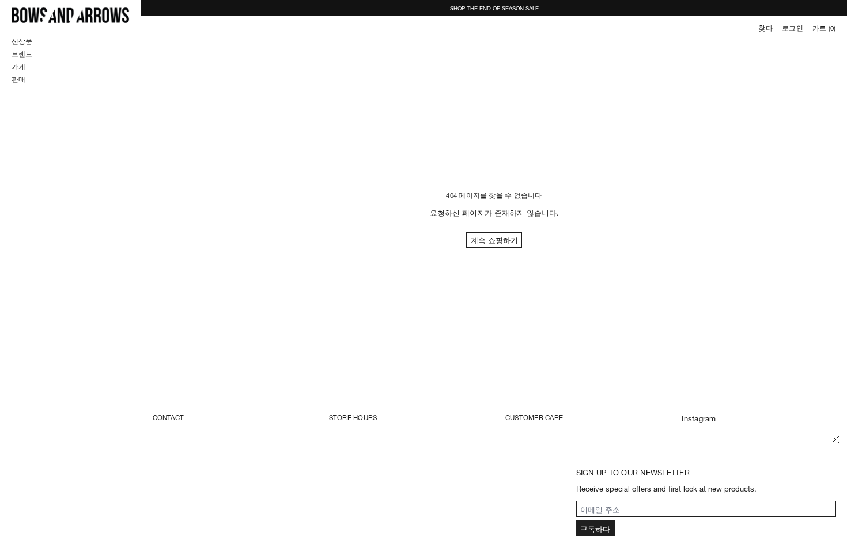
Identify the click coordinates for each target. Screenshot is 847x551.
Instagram (699, 418)
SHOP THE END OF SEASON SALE (494, 7)
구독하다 (595, 528)
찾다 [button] (765, 27)
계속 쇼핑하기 (494, 239)
